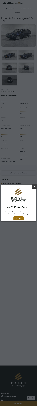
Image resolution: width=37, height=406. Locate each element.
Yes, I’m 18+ (18, 218)
